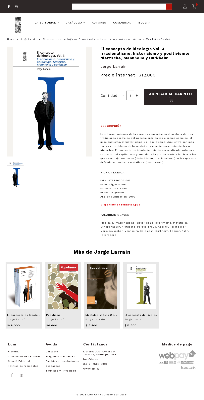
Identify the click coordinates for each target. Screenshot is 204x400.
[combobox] (122, 6)
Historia (13, 351)
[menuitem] (46, 22)
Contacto (52, 351)
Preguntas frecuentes (60, 356)
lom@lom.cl (91, 359)
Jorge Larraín (28, 39)
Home (10, 39)
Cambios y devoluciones (62, 361)
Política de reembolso (23, 366)
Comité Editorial (19, 361)
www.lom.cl (91, 368)
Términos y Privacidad (61, 370)
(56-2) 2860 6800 (95, 364)
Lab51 (124, 394)
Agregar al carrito (170, 94)
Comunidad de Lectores (24, 356)
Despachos (53, 366)
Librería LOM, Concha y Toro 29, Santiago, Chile (100, 353)
